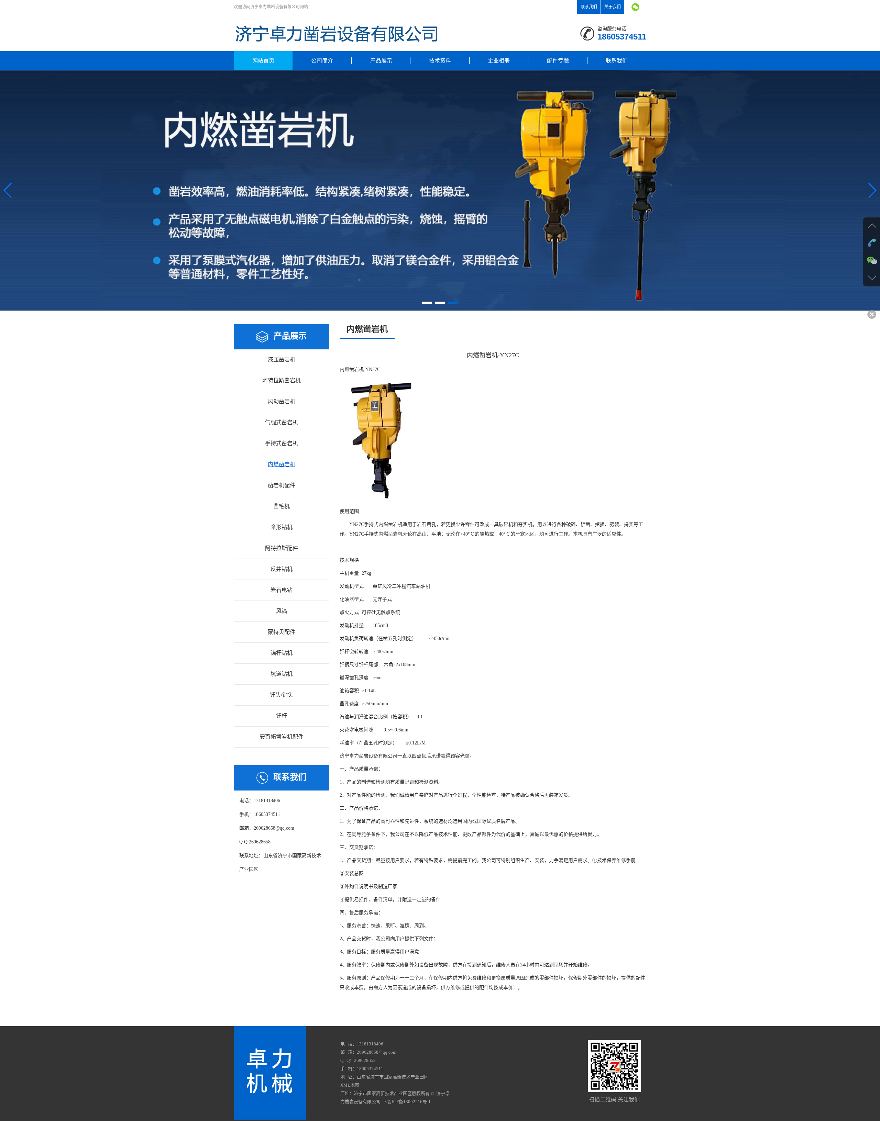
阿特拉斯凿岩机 (281, 380)
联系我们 (589, 6)
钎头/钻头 (281, 695)
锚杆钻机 (282, 653)
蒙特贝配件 (281, 632)
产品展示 (381, 61)
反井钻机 (282, 569)
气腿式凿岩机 (281, 422)
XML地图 (349, 1085)
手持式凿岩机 (281, 443)
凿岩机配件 (281, 485)
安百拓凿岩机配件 (282, 737)
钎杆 (281, 716)
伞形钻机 (282, 527)
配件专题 (558, 61)
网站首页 (263, 61)
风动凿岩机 (281, 401)
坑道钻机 (282, 674)
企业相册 (499, 61)
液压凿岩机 (281, 359)
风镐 (281, 611)
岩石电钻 (282, 590)
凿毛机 (281, 506)
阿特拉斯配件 (281, 548)
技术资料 (440, 61)
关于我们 (612, 6)
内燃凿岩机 (281, 464)
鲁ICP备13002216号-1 (409, 1101)
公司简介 (322, 61)
